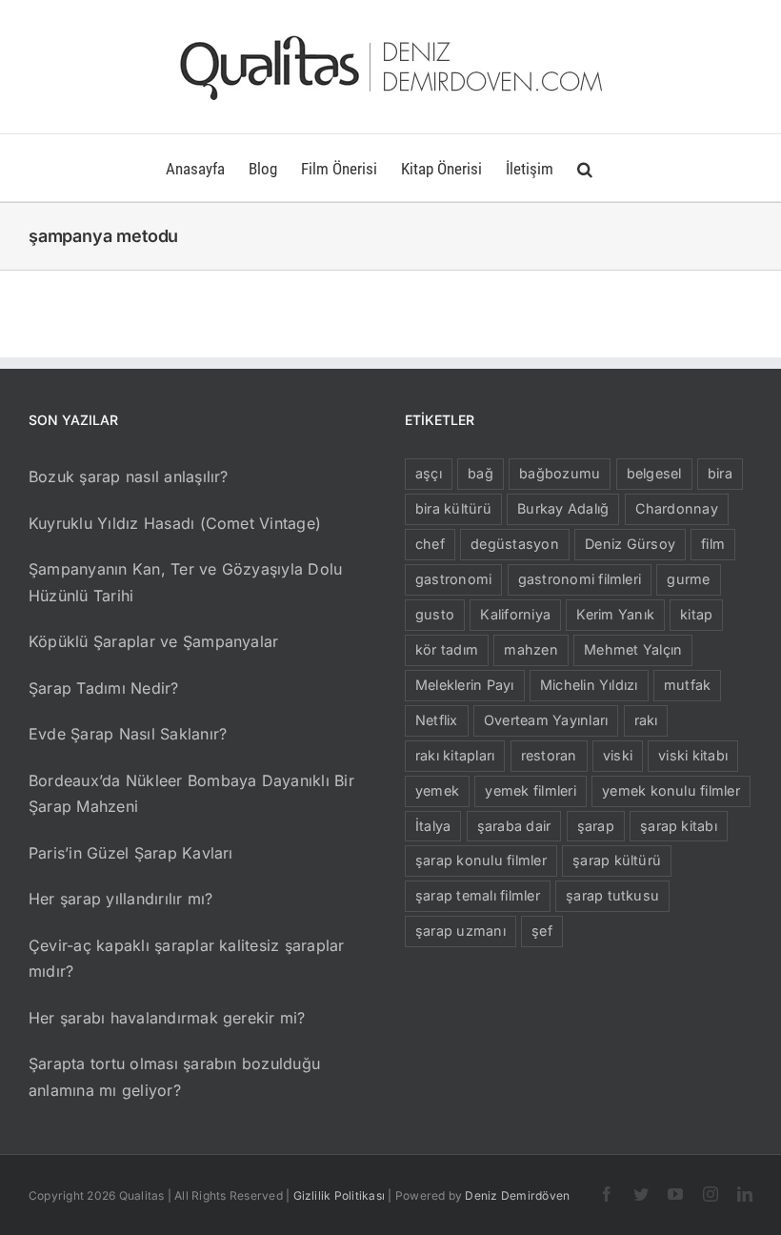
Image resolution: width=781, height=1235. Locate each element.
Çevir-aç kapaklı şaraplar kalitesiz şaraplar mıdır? (187, 959)
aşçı (428, 473)
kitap (696, 614)
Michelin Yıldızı (589, 685)
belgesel (654, 473)
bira (720, 473)
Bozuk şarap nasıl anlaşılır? (129, 476)
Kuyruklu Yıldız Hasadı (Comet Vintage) (175, 523)
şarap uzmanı (460, 930)
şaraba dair (514, 826)
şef (541, 930)
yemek (437, 790)
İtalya (433, 826)
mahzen (530, 649)
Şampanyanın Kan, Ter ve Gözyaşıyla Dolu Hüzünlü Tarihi (185, 582)
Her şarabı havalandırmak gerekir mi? (167, 1017)
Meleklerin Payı (464, 685)
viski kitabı (693, 755)
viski (617, 755)
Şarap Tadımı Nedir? (104, 688)
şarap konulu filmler (481, 860)
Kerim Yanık (615, 614)
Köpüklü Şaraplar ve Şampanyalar (153, 641)
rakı (646, 720)
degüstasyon (515, 544)
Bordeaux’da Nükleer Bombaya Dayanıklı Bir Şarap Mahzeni (191, 794)
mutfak (687, 685)
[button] (584, 167)
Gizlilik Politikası (339, 1195)
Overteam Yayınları (546, 720)
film (713, 544)
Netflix (436, 720)
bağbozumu (559, 473)
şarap (595, 826)
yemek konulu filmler (671, 790)
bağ (480, 473)
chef (430, 544)
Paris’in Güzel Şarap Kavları (131, 852)
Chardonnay (676, 508)
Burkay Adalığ (563, 508)
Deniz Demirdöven (517, 1195)
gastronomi (453, 579)
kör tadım (446, 649)
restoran (549, 755)
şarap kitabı (678, 826)
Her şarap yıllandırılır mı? (120, 898)
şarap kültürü (616, 860)
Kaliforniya (515, 614)
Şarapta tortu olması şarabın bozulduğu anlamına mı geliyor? (174, 1077)
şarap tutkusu (612, 895)
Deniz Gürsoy (630, 544)
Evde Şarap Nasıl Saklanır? (128, 733)
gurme (688, 579)
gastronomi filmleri (580, 579)
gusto (434, 614)
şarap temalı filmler (477, 895)
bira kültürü (453, 508)
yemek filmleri (530, 790)
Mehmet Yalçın (633, 649)
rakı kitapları (454, 755)
